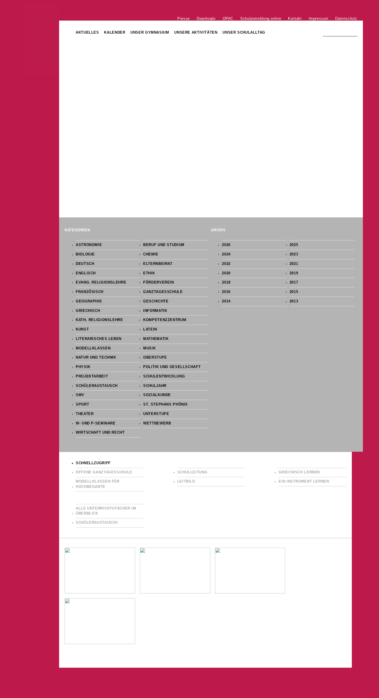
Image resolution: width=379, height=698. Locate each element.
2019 (294, 273)
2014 (226, 301)
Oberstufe (155, 357)
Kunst (82, 329)
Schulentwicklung (164, 376)
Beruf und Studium (164, 245)
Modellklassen (93, 348)
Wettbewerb (157, 423)
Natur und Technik (96, 357)
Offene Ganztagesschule (104, 472)
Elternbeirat (158, 264)
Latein (150, 329)
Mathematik (155, 339)
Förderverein (158, 282)
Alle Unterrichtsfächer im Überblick (106, 511)
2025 (294, 245)
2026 (226, 245)
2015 (294, 292)
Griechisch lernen (299, 472)
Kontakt (295, 18)
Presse (183, 18)
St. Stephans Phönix (165, 404)
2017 (294, 282)
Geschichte (155, 301)
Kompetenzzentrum (164, 320)
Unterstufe (156, 414)
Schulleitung (192, 472)
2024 (226, 254)
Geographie (89, 301)
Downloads (206, 18)
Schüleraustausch (97, 386)
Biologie (85, 254)
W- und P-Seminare (96, 423)
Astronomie (89, 245)
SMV (80, 395)
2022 (226, 264)
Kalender (114, 32)
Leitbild (186, 481)
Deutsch (85, 264)
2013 (294, 301)
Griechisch (88, 311)
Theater (85, 414)
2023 (294, 254)
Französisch (89, 292)
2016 (226, 292)
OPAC (228, 18)
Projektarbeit (92, 376)
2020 (226, 273)
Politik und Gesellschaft (172, 367)
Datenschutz (346, 18)
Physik (83, 367)
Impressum (319, 18)
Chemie (150, 254)
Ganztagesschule (163, 292)
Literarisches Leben (99, 339)
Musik (149, 348)
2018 (226, 282)
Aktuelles (87, 32)
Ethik (149, 273)
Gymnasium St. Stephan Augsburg (40, 39)
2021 (294, 264)
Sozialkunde (157, 395)
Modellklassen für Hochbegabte (98, 484)
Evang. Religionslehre (101, 282)
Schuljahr (154, 386)
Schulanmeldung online (260, 18)
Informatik (155, 311)
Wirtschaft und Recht (100, 432)
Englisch (86, 273)
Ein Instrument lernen (304, 481)
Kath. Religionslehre (99, 320)
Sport (82, 404)
